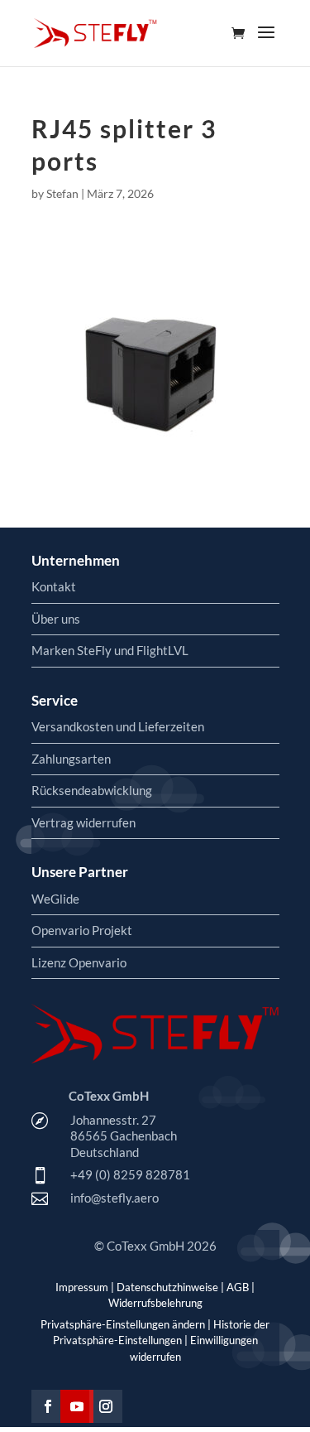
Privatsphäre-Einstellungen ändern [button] (123, 1324)
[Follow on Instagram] (105, 1406)
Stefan (62, 193)
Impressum (81, 1287)
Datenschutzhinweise (167, 1287)
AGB (238, 1287)
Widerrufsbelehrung (155, 1302)
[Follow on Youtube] (76, 1406)
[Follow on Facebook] (47, 1406)
